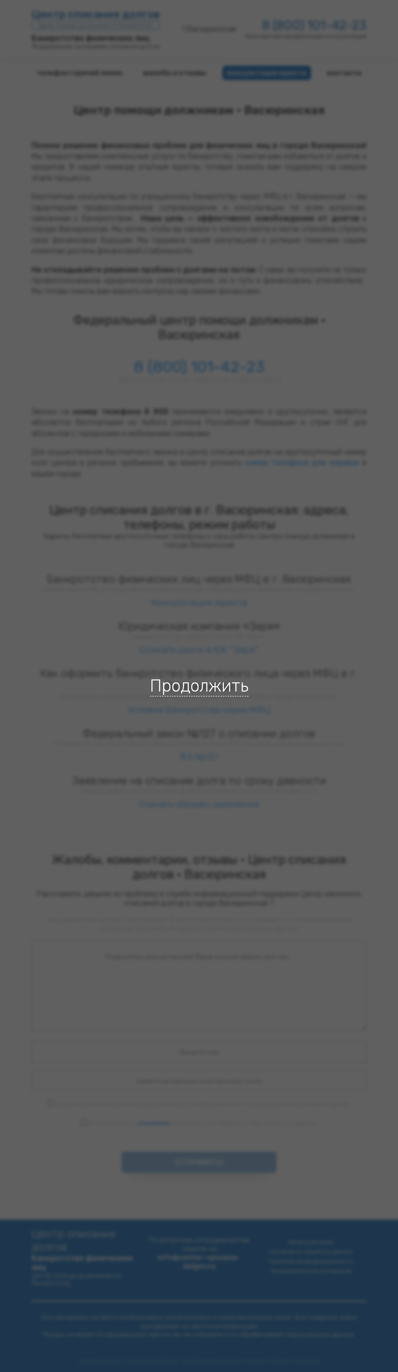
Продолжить (199, 686)
